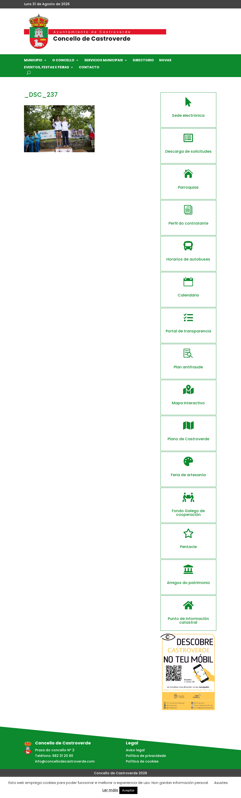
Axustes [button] (221, 782)
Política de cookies (142, 761)
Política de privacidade (146, 755)
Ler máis (110, 790)
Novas (165, 60)
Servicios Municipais (103, 60)
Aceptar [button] (128, 790)
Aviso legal (135, 750)
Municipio (33, 60)
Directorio (143, 60)
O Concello (63, 60)
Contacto (89, 68)
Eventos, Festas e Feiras (46, 68)
